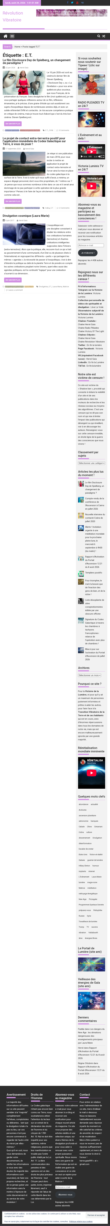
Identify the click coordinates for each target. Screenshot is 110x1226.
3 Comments (64, 130)
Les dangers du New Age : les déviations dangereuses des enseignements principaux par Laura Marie (91, 1036)
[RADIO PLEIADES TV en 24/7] (91, 126)
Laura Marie (29, 287)
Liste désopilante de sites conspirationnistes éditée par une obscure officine (94, 607)
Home (17, 46)
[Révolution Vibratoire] (5, 36)
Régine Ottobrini (85, 1063)
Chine (89, 827)
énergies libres (91, 938)
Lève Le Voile (97, 307)
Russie (81, 916)
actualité (94, 804)
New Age (82, 899)
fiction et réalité (96, 854)
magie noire (92, 882)
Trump (81, 927)
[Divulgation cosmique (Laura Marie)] (24, 225)
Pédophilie (97, 910)
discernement (84, 838)
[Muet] (99, 156)
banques (94, 821)
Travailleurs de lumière (88, 921)
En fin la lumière (94, 345)
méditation (92, 888)
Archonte (82, 810)
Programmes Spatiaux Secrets (91, 905)
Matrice (66, 287)
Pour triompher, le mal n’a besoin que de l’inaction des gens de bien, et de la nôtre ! (95, 587)
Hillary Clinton (84, 866)
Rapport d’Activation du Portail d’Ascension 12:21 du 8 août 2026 (91, 1070)
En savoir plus (13, 124)
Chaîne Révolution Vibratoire (91, 341)
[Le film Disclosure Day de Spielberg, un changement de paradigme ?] (24, 72)
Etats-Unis (83, 854)
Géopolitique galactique (14, 208)
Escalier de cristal (86, 849)
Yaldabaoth (93, 932)
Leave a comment (15, 290)
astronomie (83, 821)
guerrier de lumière (95, 860)
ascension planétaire (87, 815)
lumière (82, 882)
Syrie (89, 916)
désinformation (85, 843)
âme (80, 938)
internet (92, 871)
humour (96, 866)
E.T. (46, 130)
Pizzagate (93, 899)
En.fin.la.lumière (94, 366)
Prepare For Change (32, 208)
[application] (91, 151)
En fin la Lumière (96, 362)
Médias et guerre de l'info (30, 130)
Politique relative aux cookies (81, 1222)
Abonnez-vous (65, 1194)
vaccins (94, 927)
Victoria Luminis (85, 317)
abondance (83, 804)
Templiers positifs (93, 572)
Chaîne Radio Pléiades (88, 328)
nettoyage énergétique (88, 894)
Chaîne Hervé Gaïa (86, 324)
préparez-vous (85, 910)
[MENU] (12, 36)
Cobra (47, 208)
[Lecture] (81, 156)
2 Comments (64, 208)
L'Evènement (84, 877)
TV (88, 927)
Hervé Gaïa (24, 68)
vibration (82, 932)
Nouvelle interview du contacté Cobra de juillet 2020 (95, 518)
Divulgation (43, 287)
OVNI (51, 130)
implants (82, 871)
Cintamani (98, 827)
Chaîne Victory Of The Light (91, 331)
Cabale (82, 827)
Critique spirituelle (12, 130)
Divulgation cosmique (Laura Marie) (26, 215)
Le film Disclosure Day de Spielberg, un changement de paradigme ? (36, 61)
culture (89, 832)
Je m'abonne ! (87, 253)
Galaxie (82, 860)
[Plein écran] (102, 156)
